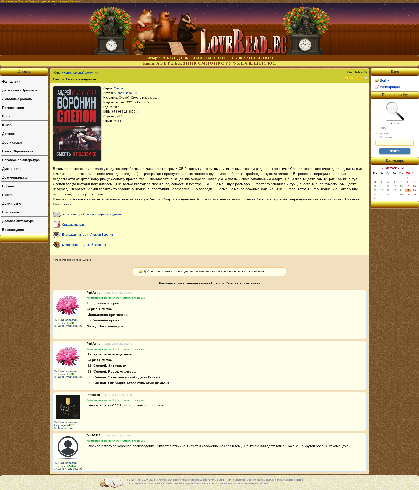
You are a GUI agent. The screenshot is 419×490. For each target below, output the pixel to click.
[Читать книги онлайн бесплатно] (209, 54)
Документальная (15, 177)
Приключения (13, 107)
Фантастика (11, 81)
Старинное (10, 212)
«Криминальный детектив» (80, 72)
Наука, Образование (17, 151)
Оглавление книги (74, 224)
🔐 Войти (382, 80)
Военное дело (13, 229)
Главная (24, 71)
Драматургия (12, 203)
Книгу (382, 128)
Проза (6, 116)
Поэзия (7, 194)
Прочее (8, 186)
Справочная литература (21, 159)
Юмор (7, 125)
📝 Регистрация (387, 87)
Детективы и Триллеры (20, 90)
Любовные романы (17, 98)
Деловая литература (18, 220)
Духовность (11, 168)
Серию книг (386, 137)
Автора (383, 132)
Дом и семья (12, 142)
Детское (8, 133)
